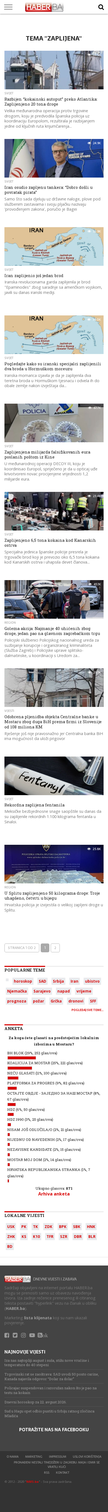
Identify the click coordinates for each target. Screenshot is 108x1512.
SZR (63, 1236)
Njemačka (17, 991)
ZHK (11, 1236)
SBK (76, 1226)
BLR (92, 1236)
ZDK (48, 1226)
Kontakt (62, 1472)
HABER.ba (15, 1308)
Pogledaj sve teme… (87, 1010)
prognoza (16, 1001)
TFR (50, 1236)
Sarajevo (42, 991)
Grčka (56, 1001)
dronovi (75, 1001)
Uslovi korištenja (87, 1456)
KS (24, 1236)
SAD (42, 981)
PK (23, 1226)
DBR (78, 1236)
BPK (62, 1226)
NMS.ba (32, 1481)
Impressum (57, 1456)
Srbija (58, 981)
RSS (46, 1472)
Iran (74, 981)
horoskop (23, 981)
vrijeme (83, 991)
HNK (91, 1226)
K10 (36, 1236)
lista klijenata (38, 1317)
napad (63, 991)
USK (11, 1226)
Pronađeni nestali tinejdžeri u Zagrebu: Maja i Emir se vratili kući (57, 1464)
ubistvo (92, 981)
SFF (93, 1001)
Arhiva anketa (54, 1194)
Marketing (33, 1456)
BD (9, 1246)
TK (35, 1226)
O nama (13, 1456)
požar (38, 1001)
